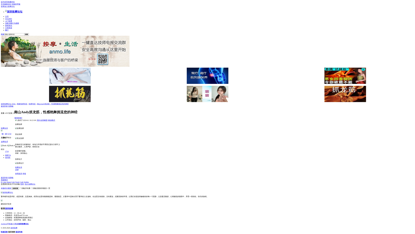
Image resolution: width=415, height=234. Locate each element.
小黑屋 (15, 224)
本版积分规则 (6, 188)
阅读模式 (51, 120)
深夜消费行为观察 (12, 23)
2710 (9, 134)
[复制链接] (18, 118)
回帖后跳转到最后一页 (41, 188)
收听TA (8, 155)
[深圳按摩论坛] (13, 11)
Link (13, 182)
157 (6, 134)
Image (9, 182)
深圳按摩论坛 (6, 104)
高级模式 (4, 180)
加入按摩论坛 (9, 6)
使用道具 (18, 174)
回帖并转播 (26, 188)
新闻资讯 (8, 26)
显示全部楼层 (42, 120)
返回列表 (4, 106)
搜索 (2, 34)
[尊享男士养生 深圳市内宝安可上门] (70, 83)
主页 (7, 16)
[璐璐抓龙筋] (207, 101)
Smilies (26, 182)
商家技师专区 (22, 104)
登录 (2, 6)
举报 (24, 174)
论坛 (8, 19)
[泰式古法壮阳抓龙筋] (70, 101)
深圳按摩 (9, 208)
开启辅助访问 (6, 4)
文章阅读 (8, 28)
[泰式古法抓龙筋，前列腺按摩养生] (345, 83)
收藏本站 (11, 2)
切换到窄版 (16, 4)
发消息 (7, 157)
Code (21, 182)
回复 (17, 170)
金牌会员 (4, 142)
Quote (17, 182)
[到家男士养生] (207, 83)
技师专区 (32, 104)
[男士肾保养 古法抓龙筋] (345, 101)
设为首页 (4, 2)
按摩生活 (4, 128)
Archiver (4, 224)
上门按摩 (8, 21)
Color (4, 182)
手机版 (9, 224)
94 (2, 134)
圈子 (7, 30)
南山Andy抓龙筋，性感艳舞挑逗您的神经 (53, 104)
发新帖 (10, 106)
